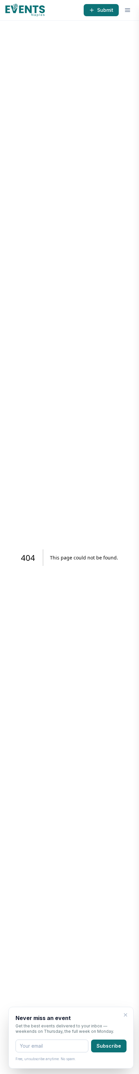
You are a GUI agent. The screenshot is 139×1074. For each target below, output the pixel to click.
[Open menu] (127, 10)
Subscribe (108, 1046)
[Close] (125, 1015)
